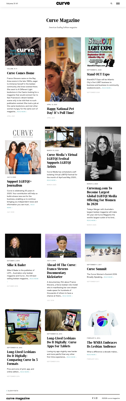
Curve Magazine (18, 398)
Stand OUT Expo (98, 74)
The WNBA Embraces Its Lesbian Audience (102, 344)
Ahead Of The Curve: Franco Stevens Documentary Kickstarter (61, 271)
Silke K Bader (16, 265)
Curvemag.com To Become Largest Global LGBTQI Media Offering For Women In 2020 (102, 196)
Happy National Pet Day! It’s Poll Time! (60, 111)
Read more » (22, 111)
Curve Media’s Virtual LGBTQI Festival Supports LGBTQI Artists (62, 161)
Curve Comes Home (20, 73)
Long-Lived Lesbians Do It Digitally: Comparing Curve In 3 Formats (22, 358)
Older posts (13, 391)
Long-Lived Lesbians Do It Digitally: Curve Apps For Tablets (61, 342)
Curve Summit (97, 269)
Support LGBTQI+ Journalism (19, 183)
